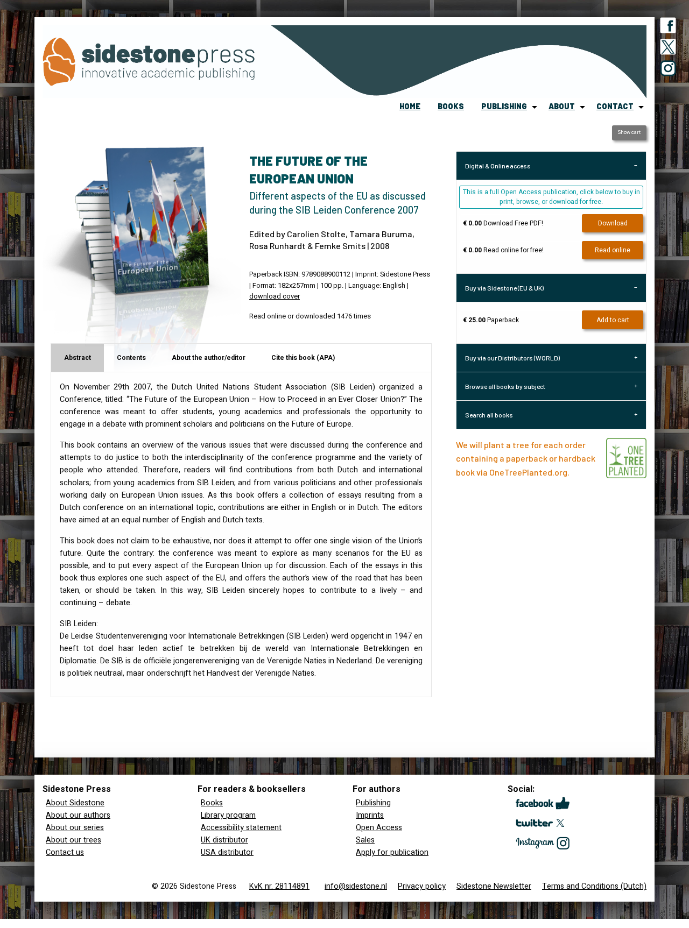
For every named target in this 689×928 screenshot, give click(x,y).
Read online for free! (503, 250)
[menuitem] (410, 107)
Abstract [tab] (77, 358)
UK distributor (224, 840)
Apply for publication (392, 852)
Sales (365, 840)
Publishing (373, 803)
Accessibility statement (241, 827)
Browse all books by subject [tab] (505, 386)
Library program (228, 815)
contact (615, 106)
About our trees (73, 840)
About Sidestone (75, 803)
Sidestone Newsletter (493, 886)
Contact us (65, 852)
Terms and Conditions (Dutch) (594, 886)
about (562, 106)
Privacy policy (422, 886)
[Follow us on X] (668, 48)
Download (613, 223)
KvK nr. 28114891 (279, 886)
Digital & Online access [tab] (498, 165)
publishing (504, 106)
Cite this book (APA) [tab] (303, 358)
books (451, 106)
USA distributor (227, 852)
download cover (274, 296)
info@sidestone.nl (356, 886)
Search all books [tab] (489, 415)
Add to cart (612, 320)
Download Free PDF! (503, 223)
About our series (75, 827)
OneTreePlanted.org (528, 472)
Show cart (629, 132)
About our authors (78, 815)
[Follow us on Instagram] (668, 70)
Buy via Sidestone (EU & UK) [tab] (504, 288)
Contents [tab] (131, 358)
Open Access (379, 827)
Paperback (491, 320)
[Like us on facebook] (668, 27)
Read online (612, 250)
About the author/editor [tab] (208, 358)
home (409, 106)
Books (212, 803)
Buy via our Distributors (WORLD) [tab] (512, 358)
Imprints (370, 815)
